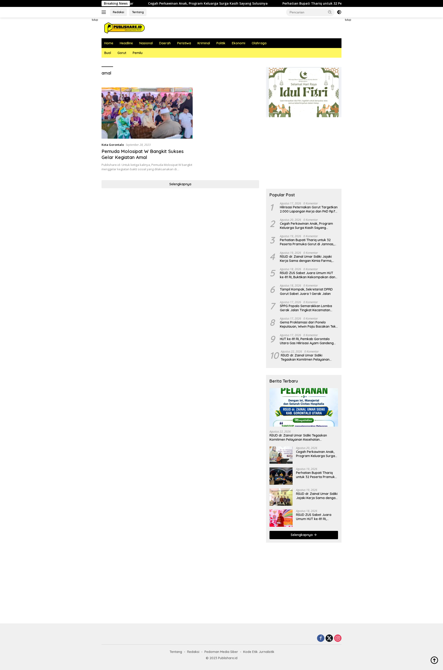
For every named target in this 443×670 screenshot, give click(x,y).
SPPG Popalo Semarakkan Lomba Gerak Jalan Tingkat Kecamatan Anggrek (306, 308)
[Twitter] (329, 638)
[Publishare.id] (124, 27)
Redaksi (118, 12)
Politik (220, 43)
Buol (107, 53)
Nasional (146, 43)
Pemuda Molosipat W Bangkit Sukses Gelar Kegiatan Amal (143, 154)
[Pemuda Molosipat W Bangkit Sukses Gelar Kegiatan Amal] (147, 113)
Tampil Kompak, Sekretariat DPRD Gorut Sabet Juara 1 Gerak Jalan (306, 291)
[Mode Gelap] (339, 12)
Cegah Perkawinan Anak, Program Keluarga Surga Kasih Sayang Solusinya (183, 3)
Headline (126, 43)
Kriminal (204, 43)
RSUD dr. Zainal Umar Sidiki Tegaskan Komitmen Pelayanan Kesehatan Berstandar (305, 357)
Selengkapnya (180, 184)
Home (108, 43)
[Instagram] (337, 638)
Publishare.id (227, 658)
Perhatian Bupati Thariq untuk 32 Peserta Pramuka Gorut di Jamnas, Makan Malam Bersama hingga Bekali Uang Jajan (307, 242)
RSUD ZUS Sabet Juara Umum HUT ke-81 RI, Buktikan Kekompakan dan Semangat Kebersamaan (307, 275)
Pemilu (138, 53)
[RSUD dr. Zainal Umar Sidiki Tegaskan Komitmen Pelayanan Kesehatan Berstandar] (303, 407)
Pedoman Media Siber (221, 652)
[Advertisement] (80, 87)
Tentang (138, 12)
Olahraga (259, 43)
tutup (95, 19)
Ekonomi (238, 43)
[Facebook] (320, 638)
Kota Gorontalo (113, 145)
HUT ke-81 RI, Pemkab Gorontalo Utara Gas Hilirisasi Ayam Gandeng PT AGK (307, 341)
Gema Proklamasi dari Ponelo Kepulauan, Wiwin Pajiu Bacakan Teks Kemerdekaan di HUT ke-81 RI (308, 324)
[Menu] (105, 12)
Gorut (121, 53)
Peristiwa (184, 43)
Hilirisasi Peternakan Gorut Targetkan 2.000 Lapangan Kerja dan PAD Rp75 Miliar (309, 209)
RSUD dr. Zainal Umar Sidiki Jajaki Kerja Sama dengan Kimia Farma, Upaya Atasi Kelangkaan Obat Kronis (308, 258)
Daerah (165, 43)
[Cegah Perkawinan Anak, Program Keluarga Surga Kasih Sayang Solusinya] (281, 455)
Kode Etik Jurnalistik (258, 652)
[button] (330, 12)
